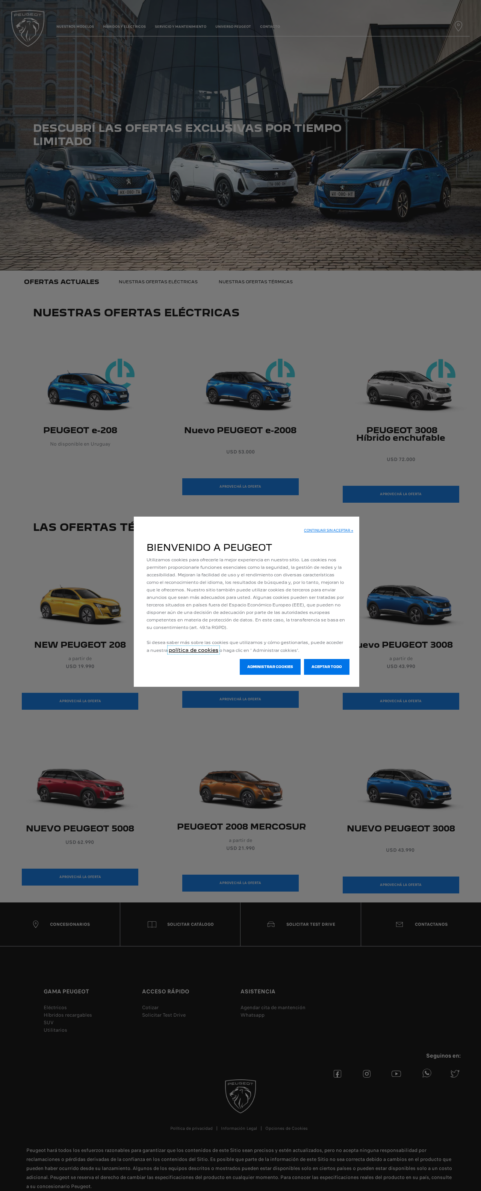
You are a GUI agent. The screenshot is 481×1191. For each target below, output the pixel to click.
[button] (328, 530)
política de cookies (193, 650)
